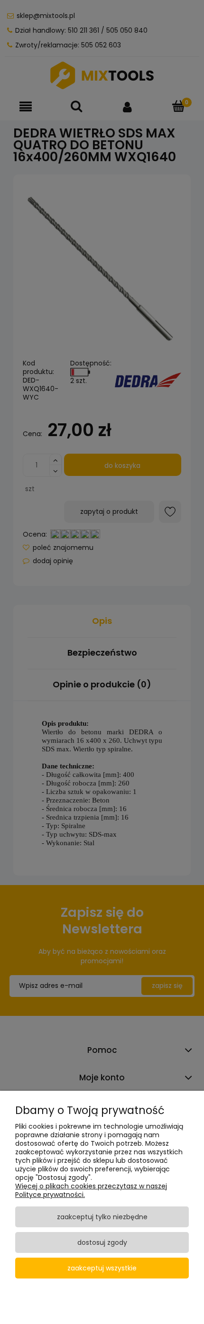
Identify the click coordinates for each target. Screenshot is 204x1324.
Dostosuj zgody (102, 1242)
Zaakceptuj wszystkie (102, 1268)
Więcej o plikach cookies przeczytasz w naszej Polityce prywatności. (91, 1190)
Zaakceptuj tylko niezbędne (102, 1217)
